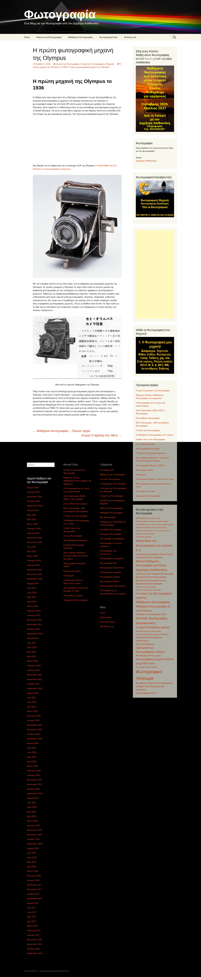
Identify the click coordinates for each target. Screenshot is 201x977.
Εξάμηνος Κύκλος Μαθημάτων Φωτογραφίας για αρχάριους (77, 480)
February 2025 (34, 528)
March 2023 (32, 606)
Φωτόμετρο (141, 474)
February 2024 (34, 560)
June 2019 (32, 807)
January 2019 (33, 825)
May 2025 (31, 515)
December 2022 (34, 620)
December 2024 (34, 538)
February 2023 (34, 611)
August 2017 (33, 903)
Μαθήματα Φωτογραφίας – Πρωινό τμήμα (61, 431)
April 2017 (31, 921)
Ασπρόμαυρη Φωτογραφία (149, 557)
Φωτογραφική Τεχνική (110, 577)
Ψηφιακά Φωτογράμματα (160, 683)
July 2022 (31, 643)
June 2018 (32, 857)
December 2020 (34, 725)
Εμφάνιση (162, 580)
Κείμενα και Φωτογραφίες (49, 37)
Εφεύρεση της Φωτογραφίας (146, 587)
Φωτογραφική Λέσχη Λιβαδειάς (146, 667)
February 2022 (34, 665)
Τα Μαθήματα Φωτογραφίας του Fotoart (154, 435)
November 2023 (34, 574)
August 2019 (33, 798)
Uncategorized (106, 470)
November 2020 (34, 729)
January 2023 (33, 615)
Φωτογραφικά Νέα (108, 37)
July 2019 (31, 802)
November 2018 (34, 834)
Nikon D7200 (152, 527)
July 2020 (31, 748)
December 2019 (34, 780)
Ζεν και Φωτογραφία (145, 444)
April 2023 (31, 601)
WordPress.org (107, 626)
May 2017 (31, 917)
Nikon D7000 (142, 527)
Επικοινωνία (130, 37)
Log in (103, 613)
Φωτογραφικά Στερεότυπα (112, 567)
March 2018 (32, 871)
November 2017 (34, 889)
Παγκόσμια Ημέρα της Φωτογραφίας (148, 631)
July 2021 (31, 697)
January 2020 (33, 775)
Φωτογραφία (156, 656)
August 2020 (33, 743)
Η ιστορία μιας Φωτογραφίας (113, 483)
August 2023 (33, 583)
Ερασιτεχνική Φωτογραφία (149, 583)
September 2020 (35, 738)
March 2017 (32, 926)
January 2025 (33, 533)
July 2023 (31, 588)
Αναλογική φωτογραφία (147, 554)
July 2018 (31, 853)
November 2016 (34, 944)
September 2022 (35, 633)
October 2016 (33, 949)
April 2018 (31, 866)
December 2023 (34, 569)
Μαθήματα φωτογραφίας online (151, 614)
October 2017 (33, 894)
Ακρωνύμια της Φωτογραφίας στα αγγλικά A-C (154, 545)
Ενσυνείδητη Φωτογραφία (148, 418)
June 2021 (32, 702)
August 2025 (33, 510)
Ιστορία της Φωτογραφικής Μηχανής (97, 64)
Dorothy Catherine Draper (145, 521)
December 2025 (34, 496)
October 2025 (33, 501)
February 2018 (34, 875)
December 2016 (34, 939)
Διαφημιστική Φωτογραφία (148, 496)
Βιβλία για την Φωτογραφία (112, 474)
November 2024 (34, 542)
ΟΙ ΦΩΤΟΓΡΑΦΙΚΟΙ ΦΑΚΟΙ (153, 627)
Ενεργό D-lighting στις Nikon (101, 435)
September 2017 (35, 898)
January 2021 (33, 720)
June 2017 (32, 912)
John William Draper (143, 524)
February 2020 (34, 770)
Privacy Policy (30, 971)
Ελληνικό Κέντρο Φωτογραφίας (151, 577)
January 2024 (33, 565)
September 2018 (35, 844)
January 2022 (33, 670)
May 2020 (31, 757)
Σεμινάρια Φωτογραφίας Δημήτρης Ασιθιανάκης (152, 634)
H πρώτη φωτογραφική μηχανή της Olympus (88, 67)
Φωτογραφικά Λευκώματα (147, 448)
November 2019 (34, 784)
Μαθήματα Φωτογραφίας (80, 37)
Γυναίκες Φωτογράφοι (110, 479)
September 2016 (35, 953)
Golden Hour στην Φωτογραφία (150, 439)
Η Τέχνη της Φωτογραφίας (148, 430)
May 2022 (31, 652)
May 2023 (31, 597)
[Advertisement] (77, 139)
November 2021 (34, 679)
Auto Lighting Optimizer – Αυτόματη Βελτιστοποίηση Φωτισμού (75, 555)
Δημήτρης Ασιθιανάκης (146, 161)
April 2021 (31, 706)
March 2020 (32, 766)
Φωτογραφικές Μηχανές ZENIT (150, 465)
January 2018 (33, 880)
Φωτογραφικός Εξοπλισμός (112, 586)
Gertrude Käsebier (161, 521)
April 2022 (31, 656)
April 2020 (31, 761)
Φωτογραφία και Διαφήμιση (112, 538)
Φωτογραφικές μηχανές (110, 572)
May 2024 (31, 551)
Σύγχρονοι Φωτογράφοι (111, 534)
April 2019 (31, 816)
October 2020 (33, 734)
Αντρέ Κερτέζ (166, 554)
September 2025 (35, 506)
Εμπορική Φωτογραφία (147, 580)
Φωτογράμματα (143, 655)
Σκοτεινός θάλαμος (145, 644)
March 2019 (32, 821)
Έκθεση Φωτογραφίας (144, 537)
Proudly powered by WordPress (54, 971)
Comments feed (107, 622)
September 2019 (35, 793)
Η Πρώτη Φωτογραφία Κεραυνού (151, 453)
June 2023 (32, 592)
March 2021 (32, 711)
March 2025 (32, 524)
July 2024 (31, 547)
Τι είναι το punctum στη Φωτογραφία (153, 390)
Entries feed (105, 617)
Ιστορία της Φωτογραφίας (67, 64)
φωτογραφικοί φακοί (146, 693)
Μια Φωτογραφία (108, 517)
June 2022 (32, 647)
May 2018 (31, 862)
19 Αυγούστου (142, 518)
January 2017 (33, 935)
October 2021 (33, 684)
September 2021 (35, 688)
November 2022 (34, 624)
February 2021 (34, 716)
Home (27, 37)
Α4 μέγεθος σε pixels (145, 491)
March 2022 (32, 661)
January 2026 (33, 492)
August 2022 (33, 638)
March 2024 (32, 556)
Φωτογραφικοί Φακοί (109, 581)
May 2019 (31, 812)
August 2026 (33, 487)
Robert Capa (162, 527)
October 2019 (33, 789)
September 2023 (35, 579)
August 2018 (33, 848)
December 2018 (34, 830)
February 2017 (34, 930)
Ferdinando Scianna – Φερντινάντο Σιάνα (155, 479)
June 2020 (32, 752)
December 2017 (34, 885)
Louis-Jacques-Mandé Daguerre (162, 524)
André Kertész (155, 518)
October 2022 (33, 629)
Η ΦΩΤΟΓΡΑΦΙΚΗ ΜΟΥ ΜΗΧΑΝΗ (148, 590)
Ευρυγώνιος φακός (144, 470)
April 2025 (31, 519)
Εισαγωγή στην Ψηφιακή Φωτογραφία (154, 573)
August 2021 (33, 693)
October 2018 (33, 839)
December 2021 (34, 675)
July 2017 (31, 907)
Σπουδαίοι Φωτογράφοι (111, 529)
